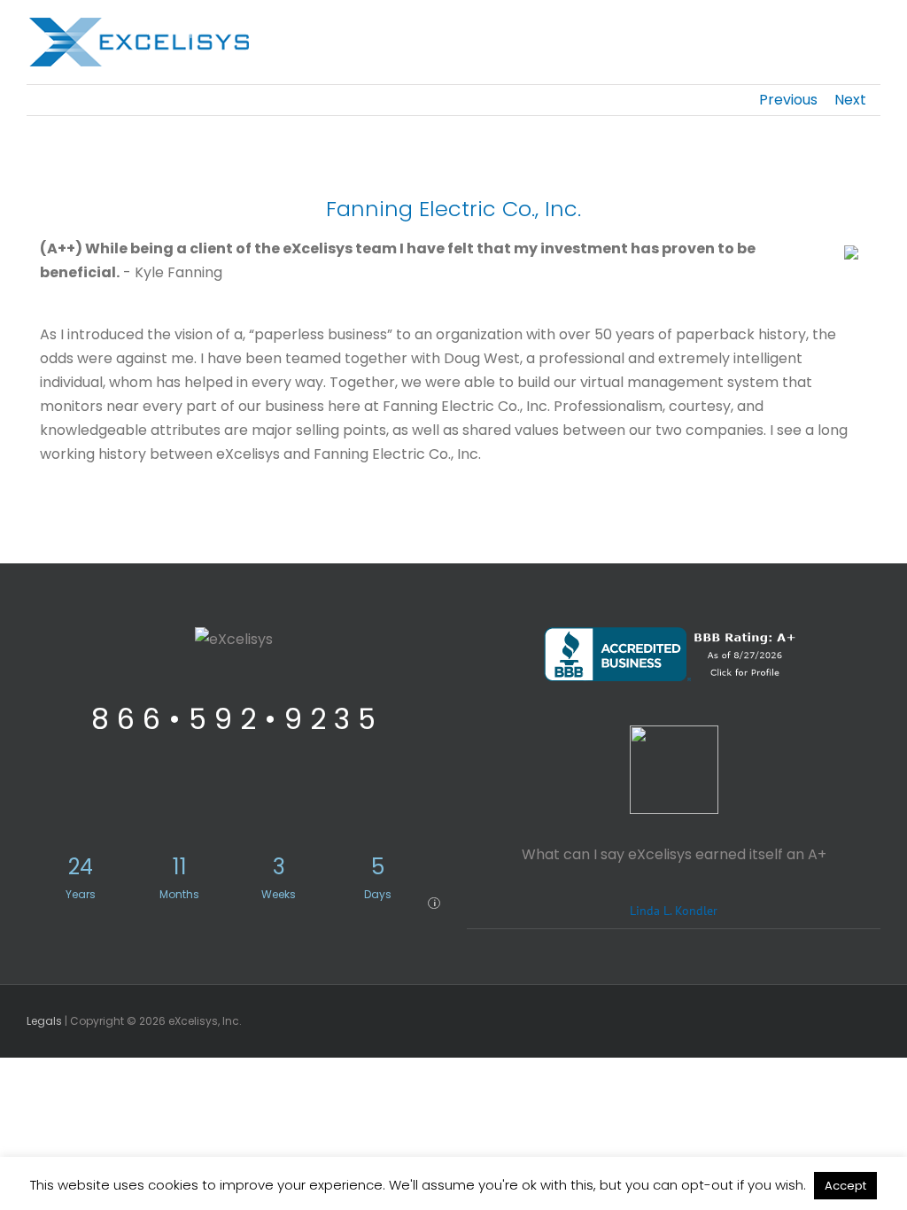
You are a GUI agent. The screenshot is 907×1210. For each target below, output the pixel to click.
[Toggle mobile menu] (873, 31)
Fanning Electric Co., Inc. (453, 208)
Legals (44, 1020)
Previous (788, 99)
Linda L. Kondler (673, 910)
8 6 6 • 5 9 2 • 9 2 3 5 (233, 719)
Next (850, 99)
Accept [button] (845, 1185)
